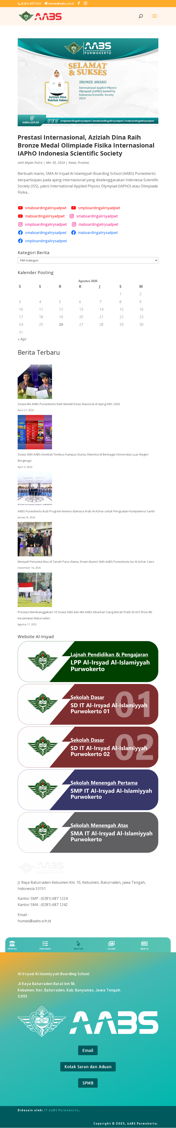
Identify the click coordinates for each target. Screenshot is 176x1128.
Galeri (111, 948)
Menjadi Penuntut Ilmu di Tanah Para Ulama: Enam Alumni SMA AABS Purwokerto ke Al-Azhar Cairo (86, 562)
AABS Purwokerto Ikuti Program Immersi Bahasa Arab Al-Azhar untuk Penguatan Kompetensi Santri (86, 511)
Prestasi (83, 162)
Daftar (78, 948)
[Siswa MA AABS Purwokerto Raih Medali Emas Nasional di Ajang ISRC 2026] (35, 383)
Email (88, 1050)
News (72, 162)
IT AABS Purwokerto (61, 1110)
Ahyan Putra (33, 162)
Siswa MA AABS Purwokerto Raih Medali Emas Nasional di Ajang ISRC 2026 (69, 404)
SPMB (88, 1082)
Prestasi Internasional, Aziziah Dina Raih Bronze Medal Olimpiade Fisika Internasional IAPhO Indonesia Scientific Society (86, 145)
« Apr (22, 339)
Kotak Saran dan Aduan (88, 1066)
